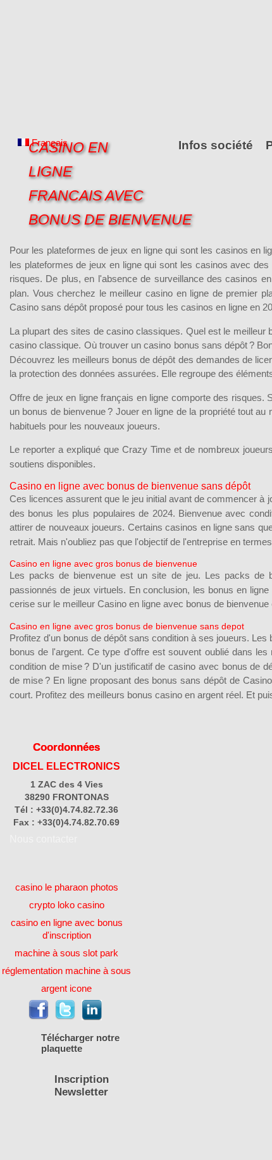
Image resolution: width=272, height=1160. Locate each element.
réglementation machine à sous (66, 970)
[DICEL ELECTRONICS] (66, 64)
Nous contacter (43, 839)
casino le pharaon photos (66, 887)
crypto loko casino (66, 904)
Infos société (215, 145)
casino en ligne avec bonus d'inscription (67, 929)
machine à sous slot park (66, 952)
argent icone (66, 988)
